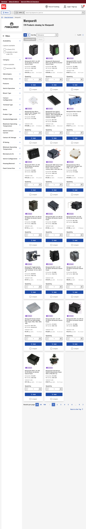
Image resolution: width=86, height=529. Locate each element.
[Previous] (75, 35)
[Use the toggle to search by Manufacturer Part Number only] (23, 12)
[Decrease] (26, 79)
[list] (28, 35)
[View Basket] (82, 7)
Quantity (28, 76)
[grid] (25, 35)
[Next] (83, 35)
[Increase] (39, 79)
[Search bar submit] (82, 12)
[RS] (3, 6)
